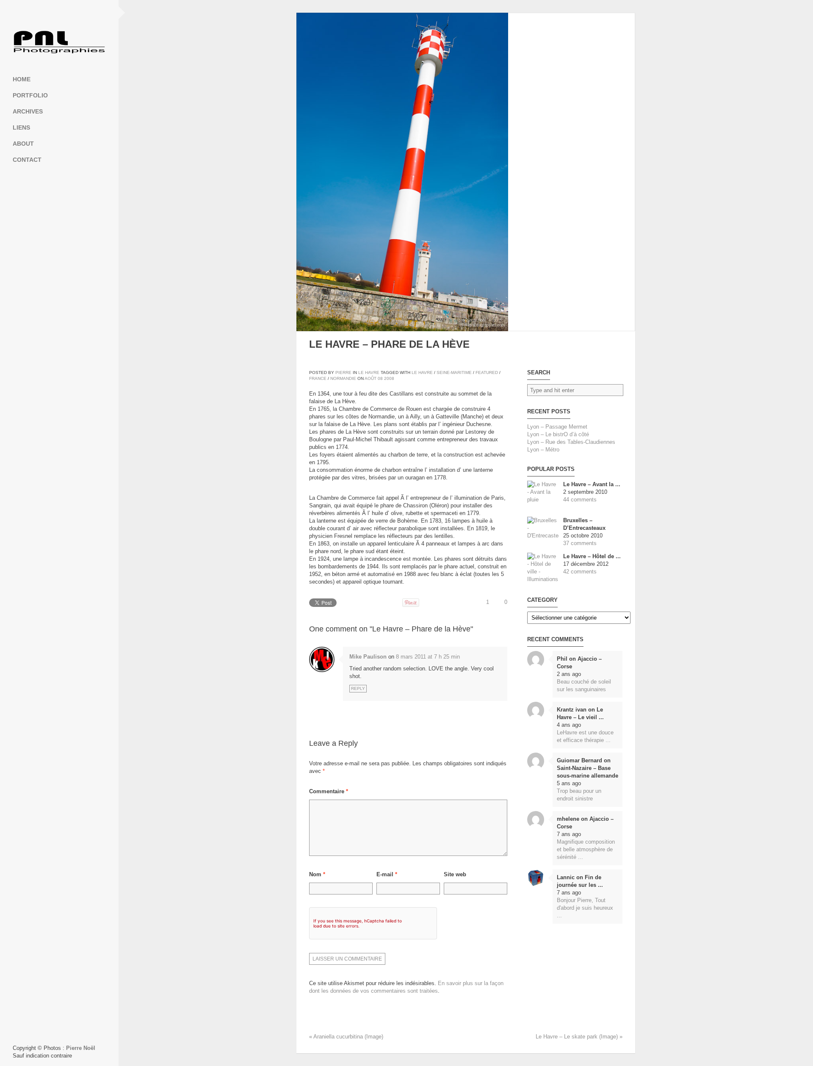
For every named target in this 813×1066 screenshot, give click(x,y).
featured (487, 372)
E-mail (386, 874)
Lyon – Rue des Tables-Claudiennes (571, 442)
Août (370, 378)
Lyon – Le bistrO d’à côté (558, 434)
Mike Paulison (368, 656)
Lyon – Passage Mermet (557, 427)
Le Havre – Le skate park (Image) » (579, 1036)
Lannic (566, 877)
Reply (358, 688)
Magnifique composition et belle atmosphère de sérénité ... (586, 849)
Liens (21, 127)
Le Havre (368, 372)
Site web (455, 874)
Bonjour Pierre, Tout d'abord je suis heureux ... (585, 908)
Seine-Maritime (454, 372)
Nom (317, 874)
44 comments (580, 499)
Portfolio (30, 95)
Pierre (343, 372)
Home (21, 79)
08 (380, 378)
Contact (27, 159)
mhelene (568, 819)
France (317, 378)
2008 (389, 378)
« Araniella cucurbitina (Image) (346, 1036)
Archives (28, 111)
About (23, 143)
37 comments (580, 543)
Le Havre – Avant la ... (591, 484)
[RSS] (59, 12)
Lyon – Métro (543, 449)
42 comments (580, 571)
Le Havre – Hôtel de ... (592, 556)
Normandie (343, 378)
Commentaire (328, 791)
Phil (562, 659)
